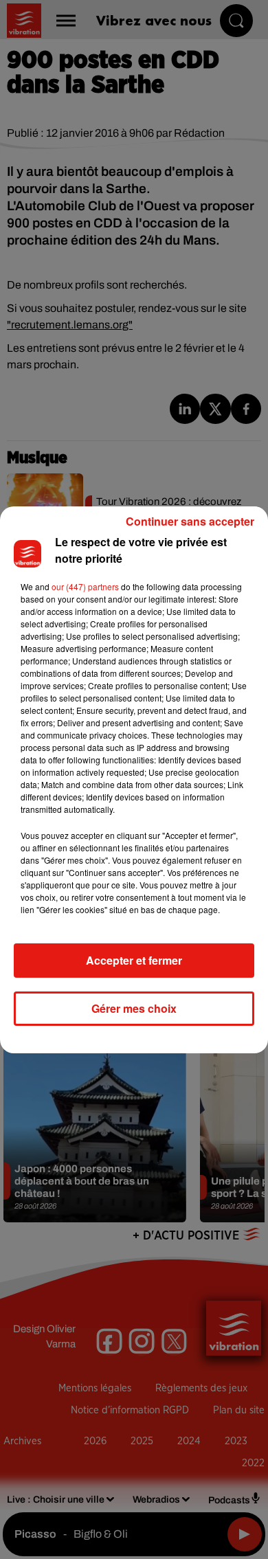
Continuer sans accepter (190, 521)
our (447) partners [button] (85, 586)
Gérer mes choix (134, 1008)
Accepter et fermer (134, 960)
